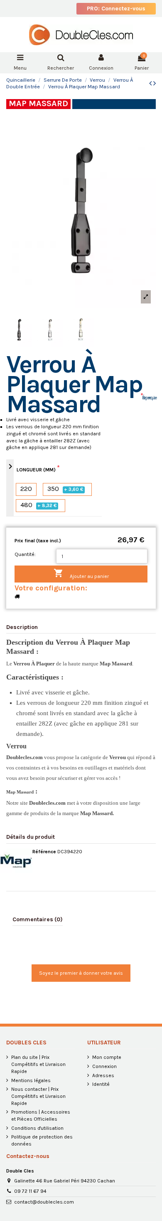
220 (26, 489)
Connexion (104, 1066)
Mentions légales (31, 1080)
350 (65, 489)
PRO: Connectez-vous (116, 8)
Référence (44, 851)
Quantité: (25, 554)
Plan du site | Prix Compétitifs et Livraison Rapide (38, 1064)
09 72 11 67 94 (30, 1191)
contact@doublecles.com (44, 1202)
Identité (101, 1084)
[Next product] (154, 83)
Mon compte (106, 1057)
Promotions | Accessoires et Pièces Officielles (40, 1115)
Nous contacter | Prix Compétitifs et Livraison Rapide (38, 1096)
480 (38, 505)
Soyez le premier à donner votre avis (81, 973)
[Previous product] (151, 83)
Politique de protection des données (42, 1140)
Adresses (103, 1075)
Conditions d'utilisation (37, 1128)
